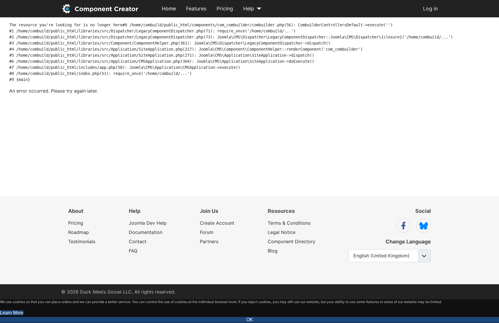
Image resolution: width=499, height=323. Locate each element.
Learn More (11, 312)
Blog (273, 251)
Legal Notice (281, 232)
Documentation (145, 232)
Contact (137, 241)
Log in (430, 8)
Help (248, 8)
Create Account (217, 223)
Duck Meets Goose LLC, (106, 292)
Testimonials (81, 241)
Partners (209, 241)
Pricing (225, 8)
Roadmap (78, 232)
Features (196, 8)
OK (249, 319)
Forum (206, 232)
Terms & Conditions (289, 223)
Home (169, 8)
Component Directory (291, 241)
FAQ (133, 251)
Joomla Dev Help (148, 223)
